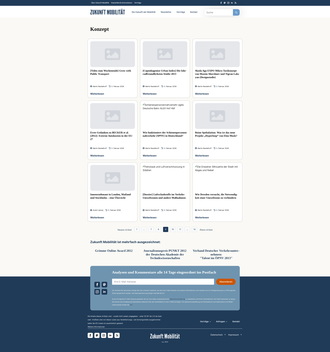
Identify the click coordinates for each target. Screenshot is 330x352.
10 (173, 229)
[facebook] (221, 3)
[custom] (225, 3)
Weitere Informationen (96, 327)
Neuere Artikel (125, 230)
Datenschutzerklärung (177, 299)
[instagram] (228, 3)
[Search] (236, 12)
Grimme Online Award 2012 (114, 250)
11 (180, 229)
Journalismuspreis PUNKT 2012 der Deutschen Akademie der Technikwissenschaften (164, 254)
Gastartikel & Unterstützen (121, 3)
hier (131, 305)
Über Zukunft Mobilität (100, 3)
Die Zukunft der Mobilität (144, 12)
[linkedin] (232, 3)
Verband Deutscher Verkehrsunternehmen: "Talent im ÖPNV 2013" (216, 254)
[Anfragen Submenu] (227, 321)
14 (194, 229)
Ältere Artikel (206, 230)
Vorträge (137, 3)
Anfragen (220, 321)
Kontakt (193, 12)
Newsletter (166, 12)
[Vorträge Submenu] (211, 321)
